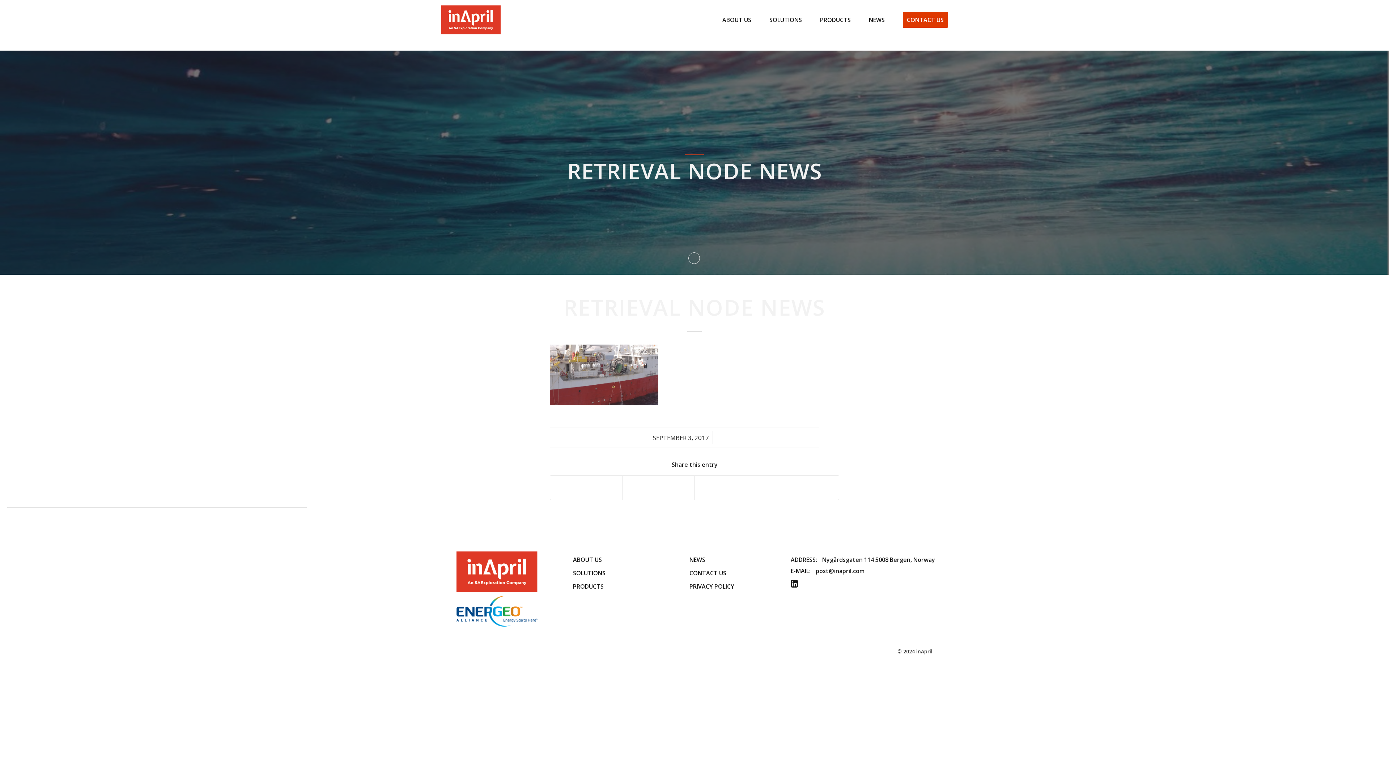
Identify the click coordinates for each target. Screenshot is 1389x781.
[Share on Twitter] (659, 488)
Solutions (589, 573)
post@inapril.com (840, 571)
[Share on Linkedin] (731, 488)
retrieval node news (694, 307)
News (697, 560)
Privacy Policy (711, 586)
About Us (587, 560)
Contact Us (707, 573)
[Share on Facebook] (586, 488)
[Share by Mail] (803, 488)
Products (588, 586)
